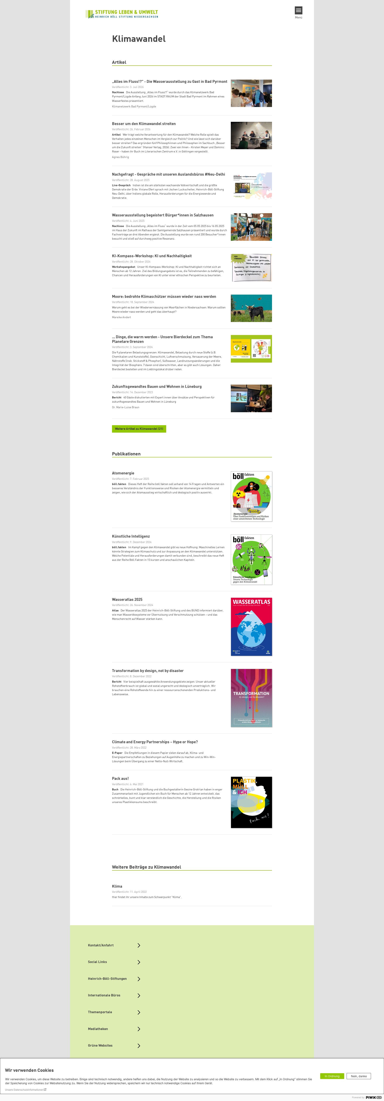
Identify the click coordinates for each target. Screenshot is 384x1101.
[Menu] (299, 10)
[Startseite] (122, 13)
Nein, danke (359, 1076)
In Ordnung (332, 1076)
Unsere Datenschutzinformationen (24, 1089)
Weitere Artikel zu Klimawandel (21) (139, 429)
